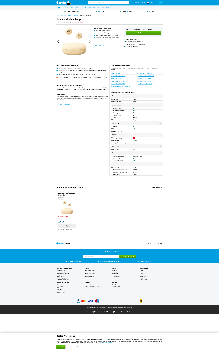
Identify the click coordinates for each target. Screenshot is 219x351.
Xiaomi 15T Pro (60, 276)
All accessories (143, 279)
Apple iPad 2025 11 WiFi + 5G (144, 73)
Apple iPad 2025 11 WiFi (117, 73)
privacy (99, 342)
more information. (124, 309)
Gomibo (114, 283)
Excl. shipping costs (67, 229)
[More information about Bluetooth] (112, 128)
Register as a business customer (92, 286)
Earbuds (70, 15)
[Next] (89, 41)
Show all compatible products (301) (122, 86)
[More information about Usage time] (112, 140)
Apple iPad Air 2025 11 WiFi (118, 76)
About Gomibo (115, 284)
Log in (143, 2)
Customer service (103, 7)
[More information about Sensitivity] (112, 167)
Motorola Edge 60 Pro (62, 278)
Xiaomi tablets (115, 273)
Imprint (100, 311)
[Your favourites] (156, 3)
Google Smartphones (89, 276)
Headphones (143, 276)
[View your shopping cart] (160, 3)
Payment (59, 284)
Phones (87, 268)
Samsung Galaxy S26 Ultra (63, 272)
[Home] (59, 7)
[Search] (127, 2)
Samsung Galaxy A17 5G (63, 279)
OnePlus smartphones (90, 273)
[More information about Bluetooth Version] (112, 131)
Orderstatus (60, 286)
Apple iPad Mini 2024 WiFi (118, 84)
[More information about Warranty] (112, 99)
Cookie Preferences (108, 311)
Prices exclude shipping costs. (125, 307)
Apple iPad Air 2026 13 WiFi (118, 81)
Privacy (96, 311)
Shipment (59, 289)
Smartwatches (143, 278)
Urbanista (76, 15)
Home (57, 15)
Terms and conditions (119, 311)
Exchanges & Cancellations (63, 291)
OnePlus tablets (116, 276)
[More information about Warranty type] (112, 101)
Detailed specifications (100, 45)
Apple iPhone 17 (61, 270)
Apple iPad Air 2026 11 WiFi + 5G (145, 78)
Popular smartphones (64, 268)
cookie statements (108, 342)
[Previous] (58, 41)
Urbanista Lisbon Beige (85, 15)
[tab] (70, 58)
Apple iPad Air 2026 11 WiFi (118, 78)
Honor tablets (115, 275)
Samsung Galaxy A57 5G (63, 273)
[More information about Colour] (112, 119)
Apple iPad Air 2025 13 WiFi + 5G (145, 76)
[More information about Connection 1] (112, 149)
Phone (65, 7)
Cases (141, 270)
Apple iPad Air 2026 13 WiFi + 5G (145, 81)
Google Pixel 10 (60, 275)
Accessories (74, 7)
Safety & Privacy (116, 286)
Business (92, 7)
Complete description (64, 104)
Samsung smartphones (90, 272)
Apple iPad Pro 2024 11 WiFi (144, 84)
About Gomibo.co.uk (88, 311)
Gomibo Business (89, 284)
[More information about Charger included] (112, 138)
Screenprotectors (144, 272)
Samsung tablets (116, 272)
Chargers (142, 273)
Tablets (84, 7)
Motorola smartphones (90, 275)
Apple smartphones (89, 270)
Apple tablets (115, 270)
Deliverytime (60, 288)
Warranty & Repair (61, 292)
